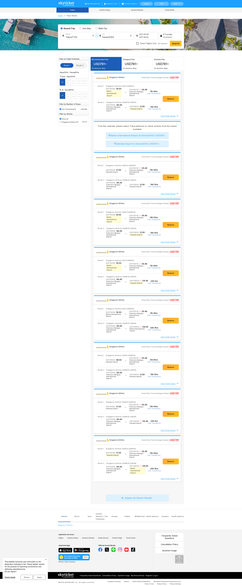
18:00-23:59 (84, 82)
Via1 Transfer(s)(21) (69, 109)
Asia (89, 516)
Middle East (140, 516)
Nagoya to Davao (65, 525)
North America (152, 516)
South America (178, 516)
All (62, 82)
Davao (64, 516)
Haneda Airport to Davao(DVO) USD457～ (138, 144)
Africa (76, 516)
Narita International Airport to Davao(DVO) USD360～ (138, 135)
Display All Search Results (138, 498)
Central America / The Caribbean (102, 516)
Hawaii (127, 516)
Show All (65, 119)
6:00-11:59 (73, 82)
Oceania (165, 516)
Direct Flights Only (153, 43)
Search (175, 43)
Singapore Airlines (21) (74, 122)
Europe (115, 516)
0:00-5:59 (67, 82)
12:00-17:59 (79, 82)
